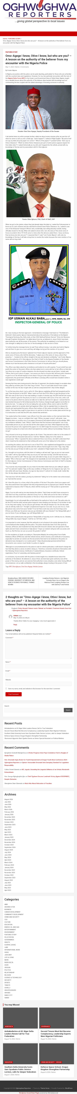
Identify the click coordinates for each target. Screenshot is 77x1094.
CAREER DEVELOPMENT (12, 912)
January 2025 (9, 837)
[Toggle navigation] (5, 33)
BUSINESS (8, 909)
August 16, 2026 (10, 1039)
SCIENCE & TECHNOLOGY (13, 978)
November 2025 (10, 819)
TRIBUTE (7, 985)
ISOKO (7, 952)
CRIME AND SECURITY (12, 917)
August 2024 (9, 850)
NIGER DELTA (9, 962)
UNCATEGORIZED (10, 990)
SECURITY (8, 980)
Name (8, 662)
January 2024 (9, 867)
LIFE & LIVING (9, 957)
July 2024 (8, 852)
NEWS (7, 960)
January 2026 (9, 814)
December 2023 (10, 870)
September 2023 (10, 878)
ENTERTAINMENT (10, 930)
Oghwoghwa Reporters (23, 1088)
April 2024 (8, 860)
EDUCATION (8, 924)
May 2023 (8, 888)
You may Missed (11, 1005)
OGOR (6, 965)
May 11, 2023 (10, 67)
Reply (15, 625)
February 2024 (9, 865)
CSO (6, 919)
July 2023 (8, 883)
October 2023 (9, 875)
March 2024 (8, 862)
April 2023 (8, 890)
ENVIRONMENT (10, 932)
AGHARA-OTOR (10, 907)
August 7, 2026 (9, 1075)
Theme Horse (44, 1088)
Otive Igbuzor (16, 566)
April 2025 (8, 832)
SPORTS (7, 983)
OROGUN (7, 967)
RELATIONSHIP (9, 972)
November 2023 (10, 873)
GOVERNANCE (9, 940)
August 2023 (9, 880)
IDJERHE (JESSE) (10, 945)
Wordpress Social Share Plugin (29, 1093)
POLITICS (8, 970)
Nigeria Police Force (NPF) (16, 78)
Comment (9, 638)
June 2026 (8, 804)
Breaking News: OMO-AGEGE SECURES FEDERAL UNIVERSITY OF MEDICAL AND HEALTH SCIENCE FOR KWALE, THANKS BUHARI (21, 581)
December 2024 (10, 840)
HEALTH (7, 942)
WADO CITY (8, 995)
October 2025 (9, 822)
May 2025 (8, 830)
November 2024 (10, 842)
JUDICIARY (8, 955)
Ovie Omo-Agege (26, 566)
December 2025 (10, 817)
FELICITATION (9, 937)
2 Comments (25, 67)
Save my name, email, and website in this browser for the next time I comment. (34, 689)
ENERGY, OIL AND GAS (12, 927)
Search (7, 706)
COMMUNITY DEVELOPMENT (14, 914)
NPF (10, 566)
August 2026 (9, 799)
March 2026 (8, 809)
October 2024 (9, 845)
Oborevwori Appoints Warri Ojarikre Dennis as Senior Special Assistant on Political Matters (34, 738)
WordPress (68, 1088)
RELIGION (8, 975)
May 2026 (8, 807)
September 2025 (10, 825)
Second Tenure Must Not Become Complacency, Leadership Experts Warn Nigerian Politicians (35, 731)
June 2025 (8, 827)
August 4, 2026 (45, 1072)
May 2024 (8, 857)
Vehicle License (38, 566)
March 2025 (8, 835)
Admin (17, 67)
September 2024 (10, 847)
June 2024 (8, 855)
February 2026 (9, 812)
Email (8, 671)
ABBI (6, 904)
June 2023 (8, 885)
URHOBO (7, 993)
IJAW (6, 947)
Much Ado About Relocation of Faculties (38, 783)
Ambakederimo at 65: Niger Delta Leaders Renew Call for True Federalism (29, 728)
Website (8, 680)
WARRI (7, 998)
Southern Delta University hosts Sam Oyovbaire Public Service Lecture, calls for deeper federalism (37, 733)
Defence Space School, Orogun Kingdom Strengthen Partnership (26, 736)
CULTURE (8, 922)
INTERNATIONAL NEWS (12, 950)
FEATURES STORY (11, 52)
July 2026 (8, 802)
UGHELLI (7, 988)
